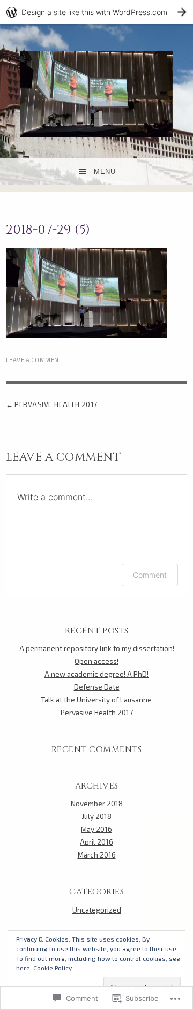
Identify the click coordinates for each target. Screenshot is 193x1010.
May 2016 (96, 829)
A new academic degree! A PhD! (96, 674)
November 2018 (97, 803)
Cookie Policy (52, 967)
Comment (150, 574)
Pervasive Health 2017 (56, 404)
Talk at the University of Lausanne (96, 699)
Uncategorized (96, 910)
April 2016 (96, 842)
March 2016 (97, 855)
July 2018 (97, 816)
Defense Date (97, 687)
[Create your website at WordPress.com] (96, 12)
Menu (104, 171)
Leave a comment (34, 359)
